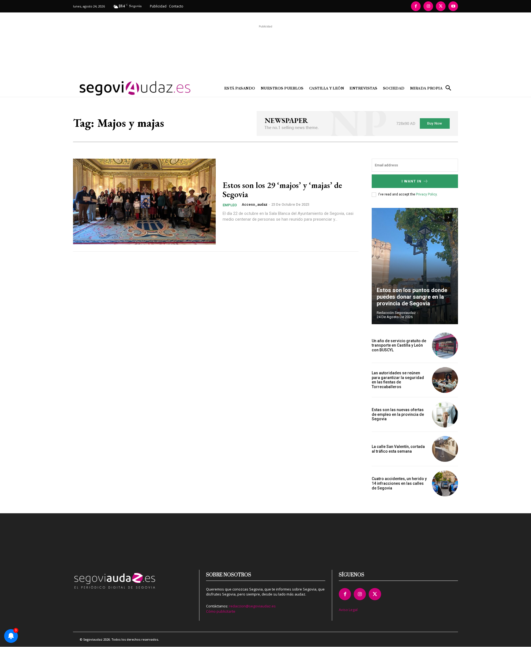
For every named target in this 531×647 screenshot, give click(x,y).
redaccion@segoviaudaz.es (252, 606)
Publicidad (158, 6)
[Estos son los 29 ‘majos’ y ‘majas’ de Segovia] (144, 201)
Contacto (176, 6)
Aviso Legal (348, 609)
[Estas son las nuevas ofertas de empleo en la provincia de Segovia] (445, 414)
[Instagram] (428, 6)
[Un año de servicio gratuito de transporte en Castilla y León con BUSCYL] (445, 345)
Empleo (230, 205)
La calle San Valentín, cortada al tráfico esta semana (398, 448)
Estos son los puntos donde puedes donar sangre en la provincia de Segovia (412, 297)
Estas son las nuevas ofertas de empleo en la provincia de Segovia (398, 414)
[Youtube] (453, 6)
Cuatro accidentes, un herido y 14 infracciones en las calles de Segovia (399, 483)
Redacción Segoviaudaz (396, 313)
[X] (441, 6)
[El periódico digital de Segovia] (121, 88)
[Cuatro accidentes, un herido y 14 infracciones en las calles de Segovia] (445, 483)
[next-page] (448, 217)
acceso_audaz (254, 204)
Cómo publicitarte (220, 611)
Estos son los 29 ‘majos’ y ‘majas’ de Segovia (282, 190)
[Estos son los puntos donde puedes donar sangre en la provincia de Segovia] (415, 266)
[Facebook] (416, 6)
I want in (411, 181)
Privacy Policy (426, 194)
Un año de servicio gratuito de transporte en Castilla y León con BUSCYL (399, 345)
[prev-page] (438, 217)
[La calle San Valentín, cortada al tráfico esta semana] (445, 449)
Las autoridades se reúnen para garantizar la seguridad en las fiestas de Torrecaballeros (398, 380)
